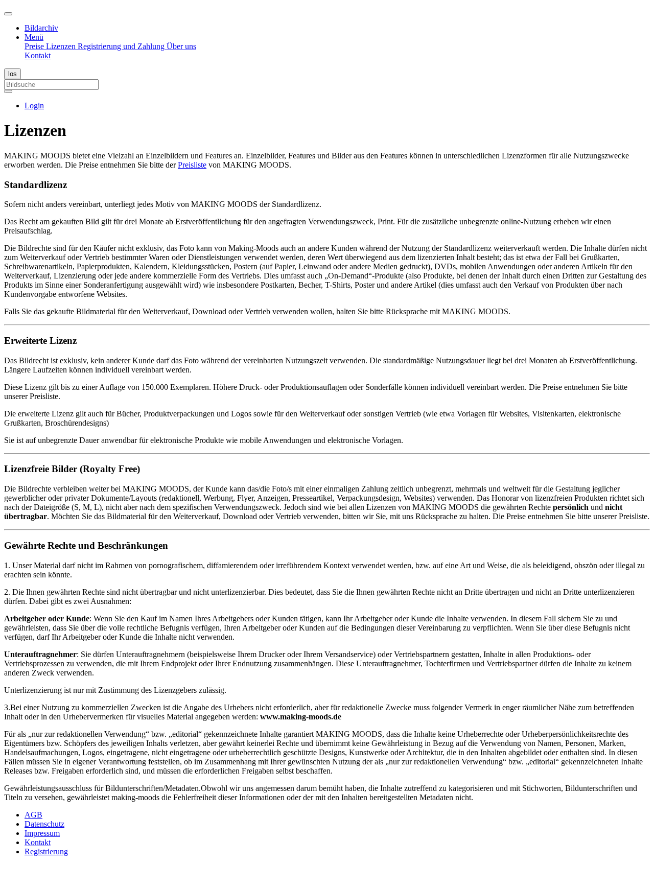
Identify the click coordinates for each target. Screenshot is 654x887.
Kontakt (38, 55)
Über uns (181, 46)
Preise (35, 46)
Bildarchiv (41, 28)
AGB (33, 814)
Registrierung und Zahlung (122, 46)
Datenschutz (44, 824)
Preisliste (192, 164)
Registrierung (46, 851)
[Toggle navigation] (8, 13)
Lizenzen (62, 46)
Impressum (42, 833)
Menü (34, 37)
